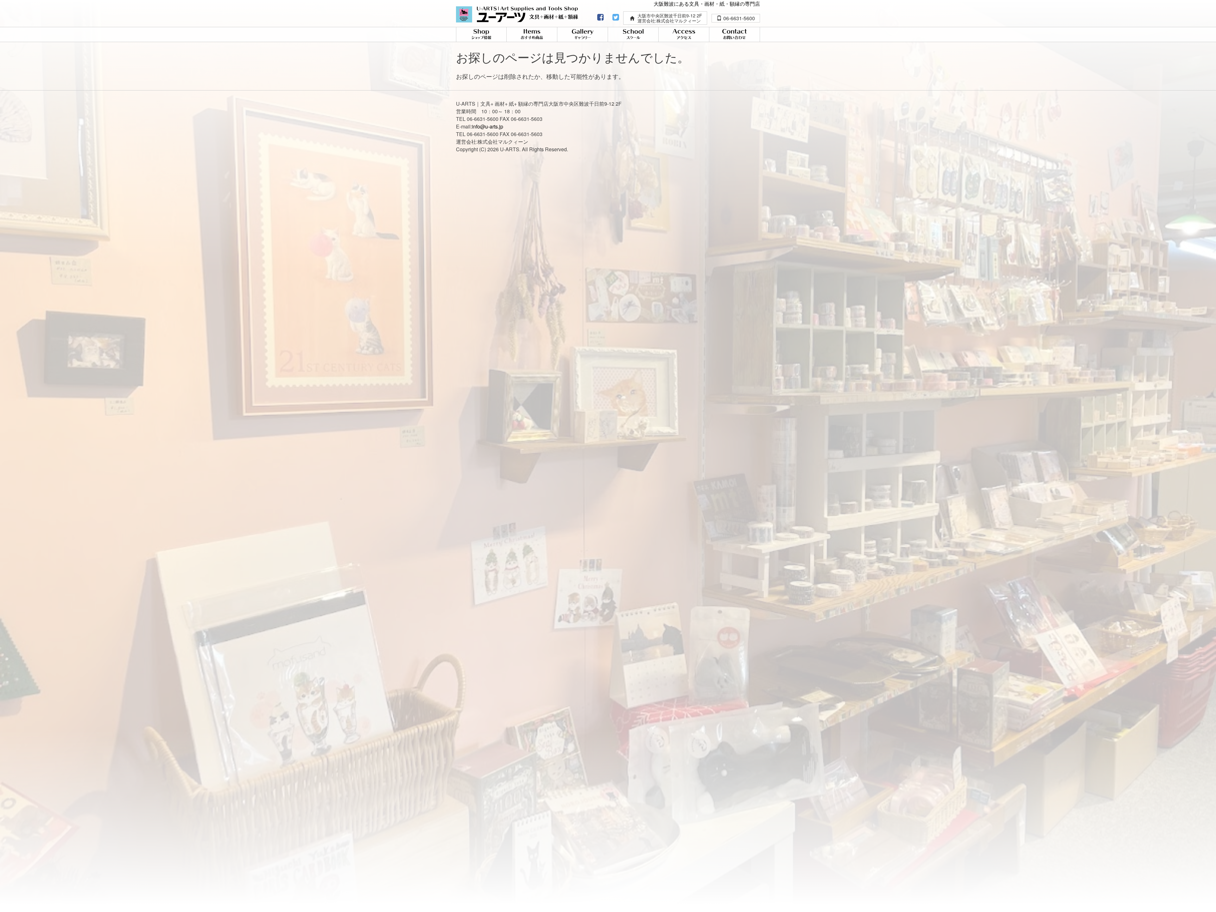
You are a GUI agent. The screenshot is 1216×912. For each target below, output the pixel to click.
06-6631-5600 (739, 18)
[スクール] (633, 34)
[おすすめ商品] (532, 34)
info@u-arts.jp (487, 126)
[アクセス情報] (684, 34)
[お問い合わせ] (734, 34)
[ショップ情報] (481, 34)
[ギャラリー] (582, 34)
